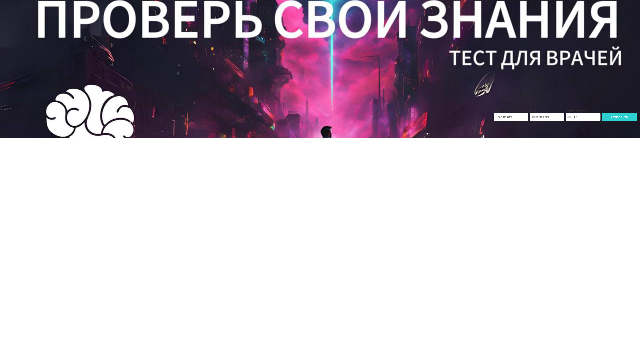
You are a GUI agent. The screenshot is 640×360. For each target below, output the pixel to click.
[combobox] (570, 117)
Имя (496, 110)
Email (533, 110)
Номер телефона (576, 110)
